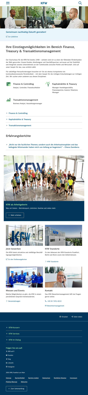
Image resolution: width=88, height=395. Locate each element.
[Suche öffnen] (80, 3)
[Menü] (8, 3)
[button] (44, 113)
